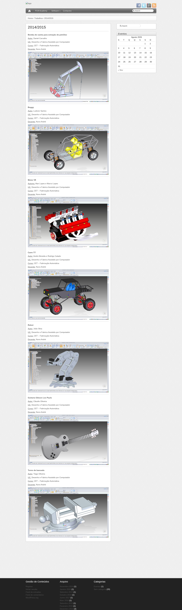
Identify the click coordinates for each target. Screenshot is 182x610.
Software (55, 11)
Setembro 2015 (66, 603)
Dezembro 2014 (66, 609)
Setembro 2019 (66, 592)
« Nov (120, 70)
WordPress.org (32, 598)
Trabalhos (38, 18)
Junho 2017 (65, 598)
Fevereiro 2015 (66, 606)
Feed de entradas (33, 592)
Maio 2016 (64, 600)
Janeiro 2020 (65, 589)
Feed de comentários (35, 595)
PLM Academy (41, 11)
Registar (29, 586)
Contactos (67, 11)
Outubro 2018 (66, 595)
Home (30, 18)
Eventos (97, 586)
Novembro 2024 (66, 586)
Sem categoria (100, 589)
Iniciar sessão (31, 589)
